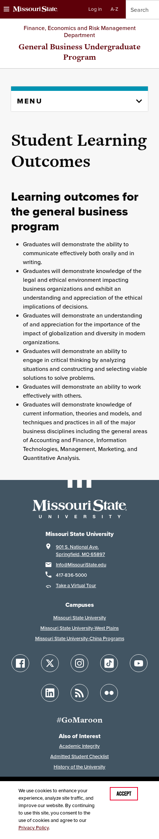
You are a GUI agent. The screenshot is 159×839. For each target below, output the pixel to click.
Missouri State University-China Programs (79, 638)
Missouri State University (79, 617)
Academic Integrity (79, 746)
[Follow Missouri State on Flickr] (109, 693)
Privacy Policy (33, 827)
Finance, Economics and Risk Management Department (80, 31)
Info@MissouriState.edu (81, 564)
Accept (123, 793)
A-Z (114, 9)
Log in (95, 9)
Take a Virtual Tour (76, 585)
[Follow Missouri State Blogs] (79, 693)
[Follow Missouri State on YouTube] (139, 663)
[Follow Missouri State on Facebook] (20, 663)
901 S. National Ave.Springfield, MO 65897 (80, 550)
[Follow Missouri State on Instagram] (79, 663)
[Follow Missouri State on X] (50, 663)
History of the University (79, 766)
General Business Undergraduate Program (79, 52)
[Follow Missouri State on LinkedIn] (50, 693)
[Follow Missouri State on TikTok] (109, 663)
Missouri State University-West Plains (79, 628)
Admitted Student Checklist (79, 756)
